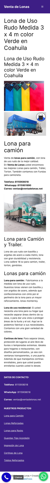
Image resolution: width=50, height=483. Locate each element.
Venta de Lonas (16, 7)
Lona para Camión (14, 415)
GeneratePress (25, 478)
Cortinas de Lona (13, 453)
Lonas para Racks (13, 430)
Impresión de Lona (14, 445)
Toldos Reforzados (14, 460)
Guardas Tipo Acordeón (17, 438)
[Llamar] (6, 477)
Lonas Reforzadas (13, 423)
